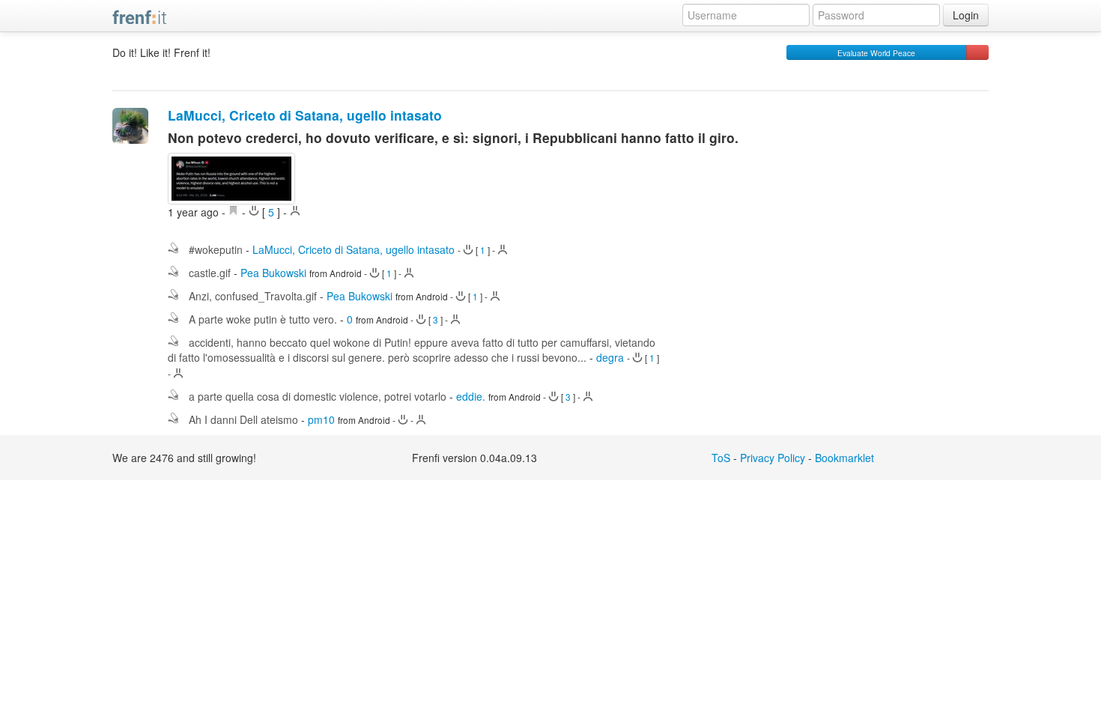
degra (610, 357)
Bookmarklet (844, 457)
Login (966, 14)
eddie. (470, 396)
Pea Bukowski (273, 272)
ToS (721, 457)
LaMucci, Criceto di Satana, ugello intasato (305, 115)
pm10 (321, 419)
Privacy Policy (772, 457)
